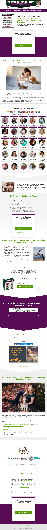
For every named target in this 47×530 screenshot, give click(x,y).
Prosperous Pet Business (10, 431)
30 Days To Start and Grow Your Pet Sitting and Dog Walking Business (16, 424)
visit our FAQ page (19, 483)
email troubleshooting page (25, 487)
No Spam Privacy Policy (20, 232)
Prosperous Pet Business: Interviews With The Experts (13, 426)
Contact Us (18, 525)
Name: (16, 37)
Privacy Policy (23, 525)
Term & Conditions (27, 525)
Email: (16, 41)
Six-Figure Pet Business (7, 429)
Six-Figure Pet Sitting (7, 427)
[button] (8, 315)
